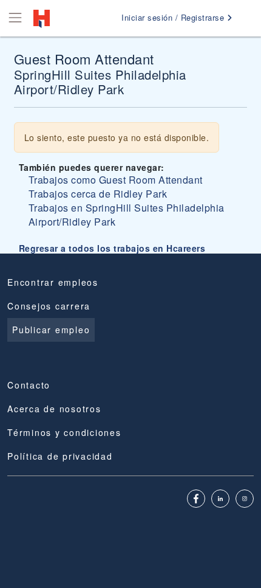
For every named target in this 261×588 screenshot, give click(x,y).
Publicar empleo (51, 329)
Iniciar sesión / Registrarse (174, 17)
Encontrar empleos (52, 282)
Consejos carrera (48, 306)
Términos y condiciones (64, 432)
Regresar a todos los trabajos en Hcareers (112, 248)
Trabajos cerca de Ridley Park (98, 194)
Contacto (28, 385)
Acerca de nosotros (54, 409)
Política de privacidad (60, 456)
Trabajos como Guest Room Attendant (116, 180)
